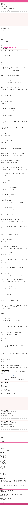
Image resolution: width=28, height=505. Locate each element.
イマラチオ (4, 484)
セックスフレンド (4, 462)
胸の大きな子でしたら (3, 4)
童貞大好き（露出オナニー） (5, 386)
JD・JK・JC (3, 454)
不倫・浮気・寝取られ (4, 457)
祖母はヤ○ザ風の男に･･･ (4, 30)
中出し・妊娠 (3, 466)
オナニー (2, 468)
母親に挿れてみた (3, 448)
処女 (25, 485)
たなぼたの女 (2, 385)
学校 (16, 481)
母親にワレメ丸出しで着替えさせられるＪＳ (6, 450)
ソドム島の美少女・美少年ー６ (5, 389)
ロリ (9, 480)
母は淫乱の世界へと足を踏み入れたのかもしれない (7, 426)
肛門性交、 (2, 43)
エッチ (6, 371)
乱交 (1, 472)
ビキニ (19, 484)
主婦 (18, 371)
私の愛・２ (2, 502)
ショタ (11, 480)
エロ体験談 (7, 485)
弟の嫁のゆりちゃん (3, 439)
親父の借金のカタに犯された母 (21, 379)
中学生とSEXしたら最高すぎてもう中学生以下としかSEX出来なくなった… (11, 494)
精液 (26, 371)
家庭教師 (2, 45)
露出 (5, 480)
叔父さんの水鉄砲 (3, 499)
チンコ (9, 371)
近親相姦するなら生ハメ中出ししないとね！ (6, 498)
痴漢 (3, 480)
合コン (25, 481)
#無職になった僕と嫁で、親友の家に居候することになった (8, 413)
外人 (1, 475)
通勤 (14, 481)
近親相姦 (2, 473)
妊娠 (23, 485)
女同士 (14, 480)
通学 (18, 481)
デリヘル (2, 485)
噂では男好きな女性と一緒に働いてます (6, 390)
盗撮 (1, 480)
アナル (2, 371)
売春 (4, 485)
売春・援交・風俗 (4, 474)
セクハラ (12, 484)
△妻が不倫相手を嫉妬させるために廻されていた (7, 415)
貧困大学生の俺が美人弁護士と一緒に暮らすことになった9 (8, 8)
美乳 (19, 485)
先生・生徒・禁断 (4, 455)
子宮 (11, 485)
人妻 (16, 480)
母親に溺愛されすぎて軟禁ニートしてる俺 (6, 446)
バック (12, 371)
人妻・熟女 (2, 461)
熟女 (18, 480)
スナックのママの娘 (3, 435)
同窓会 (23, 481)
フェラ (15, 371)
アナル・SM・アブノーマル (5, 370)
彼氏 (23, 371)
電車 (20, 481)
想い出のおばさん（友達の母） (5, 41)
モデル (25, 480)
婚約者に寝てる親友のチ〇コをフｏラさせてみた (7, 10)
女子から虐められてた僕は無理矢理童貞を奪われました (9, 393)
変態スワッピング (3, 39)
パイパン (14, 485)
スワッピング (15, 484)
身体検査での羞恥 (7, 379)
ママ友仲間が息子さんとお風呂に (5, 35)
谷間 (21, 485)
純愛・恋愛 (2, 456)
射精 (21, 371)
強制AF (2, 394)
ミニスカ (21, 484)
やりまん (7, 481)
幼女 (4, 481)
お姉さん (10, 481)
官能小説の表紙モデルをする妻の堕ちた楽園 (6, 28)
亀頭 (9, 485)
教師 (1, 481)
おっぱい (17, 485)
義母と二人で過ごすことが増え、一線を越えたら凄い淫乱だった (9, 411)
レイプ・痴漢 (3, 467)
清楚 (12, 481)
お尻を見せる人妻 (3, 437)
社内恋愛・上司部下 (4, 463)
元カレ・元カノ (3, 460)
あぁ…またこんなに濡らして (4, 6)
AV (25, 484)
